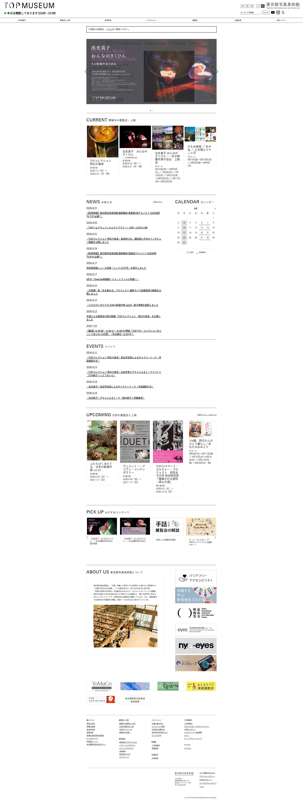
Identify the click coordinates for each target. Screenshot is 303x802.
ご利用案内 (22, 20)
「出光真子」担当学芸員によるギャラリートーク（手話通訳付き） (120, 386)
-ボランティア (124, 757)
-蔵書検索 (155, 748)
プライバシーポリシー (207, 776)
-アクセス (187, 748)
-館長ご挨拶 (90, 724)
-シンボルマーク (92, 738)
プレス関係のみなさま (207, 773)
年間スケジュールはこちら (207, 415)
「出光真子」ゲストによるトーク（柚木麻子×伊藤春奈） (115, 398)
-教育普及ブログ (124, 754)
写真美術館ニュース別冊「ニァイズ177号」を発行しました (116, 268)
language (265, 12)
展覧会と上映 (65, 20)
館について (281, 20)
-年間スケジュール (125, 729)
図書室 (194, 20)
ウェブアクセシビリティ (208, 783)
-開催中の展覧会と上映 (127, 724)
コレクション (151, 20)
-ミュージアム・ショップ (193, 738)
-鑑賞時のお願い (124, 732)
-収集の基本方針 (157, 724)
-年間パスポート (190, 729)
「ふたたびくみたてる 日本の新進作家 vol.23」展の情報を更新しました (122, 305)
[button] (150, 110)
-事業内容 (89, 732)
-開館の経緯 (90, 726)
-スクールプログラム (126, 748)
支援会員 (238, 20)
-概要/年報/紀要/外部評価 (95, 735)
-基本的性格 (90, 729)
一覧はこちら (157, 202)
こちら (109, 29)
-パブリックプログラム (127, 745)
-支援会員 (155, 758)
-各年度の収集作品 (158, 729)
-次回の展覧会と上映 (126, 726)
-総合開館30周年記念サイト (96, 744)
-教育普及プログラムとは (128, 742)
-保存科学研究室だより (160, 732)
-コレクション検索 (158, 726)
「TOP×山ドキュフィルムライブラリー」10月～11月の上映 (116, 227)
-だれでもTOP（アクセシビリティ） (196, 726)
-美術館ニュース (92, 741)
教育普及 (108, 20)
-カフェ (186, 735)
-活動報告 (122, 751)
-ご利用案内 (156, 745)
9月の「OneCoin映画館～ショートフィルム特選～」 (112, 279)
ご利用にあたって (205, 780)
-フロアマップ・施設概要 (193, 732)
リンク (201, 787)
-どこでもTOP (156, 735)
